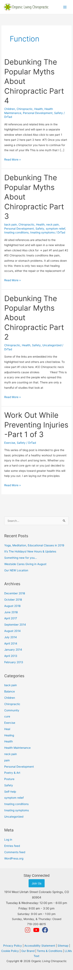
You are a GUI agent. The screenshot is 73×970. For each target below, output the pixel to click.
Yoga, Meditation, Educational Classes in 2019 (34, 545)
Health (38, 109)
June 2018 (11, 612)
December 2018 (14, 593)
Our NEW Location (16, 570)
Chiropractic (25, 109)
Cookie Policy (10, 951)
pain (7, 760)
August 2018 (12, 606)
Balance (9, 691)
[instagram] (28, 930)
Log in (8, 839)
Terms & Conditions (49, 951)
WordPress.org (13, 858)
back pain (10, 224)
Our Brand (27, 951)
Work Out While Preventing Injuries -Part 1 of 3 (36, 425)
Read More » (12, 159)
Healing (9, 735)
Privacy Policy (12, 945)
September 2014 (15, 624)
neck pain (52, 224)
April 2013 (10, 656)
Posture (9, 779)
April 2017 (10, 618)
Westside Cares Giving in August (25, 564)
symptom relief (55, 228)
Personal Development (38, 113)
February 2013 (13, 662)
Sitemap (63, 945)
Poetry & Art (12, 772)
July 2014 (10, 637)
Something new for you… (20, 557)
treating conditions (16, 232)
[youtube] (37, 930)
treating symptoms (42, 232)
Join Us (36, 883)
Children (9, 109)
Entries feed (12, 845)
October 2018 (13, 599)
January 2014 (13, 649)
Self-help (10, 791)
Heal (7, 729)
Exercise (9, 442)
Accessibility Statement (39, 945)
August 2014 (12, 631)
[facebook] (45, 930)
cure (7, 716)
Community (11, 710)
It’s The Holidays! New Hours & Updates (30, 551)
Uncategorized (51, 345)
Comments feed (14, 852)
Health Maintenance (17, 747)
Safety (58, 113)
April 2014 (10, 643)
